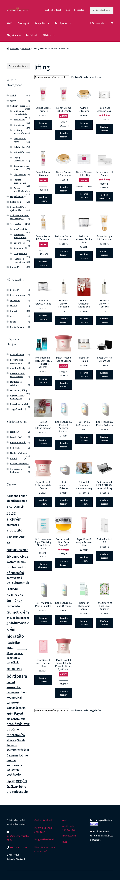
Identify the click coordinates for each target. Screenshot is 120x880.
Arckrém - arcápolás (20, 105)
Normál (13, 458)
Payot (13, 321)
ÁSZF (65, 819)
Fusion (13, 305)
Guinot (13, 311)
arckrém (14, 519)
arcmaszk (13, 525)
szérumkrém (14, 765)
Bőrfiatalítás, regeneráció (17, 361)
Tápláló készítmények (20, 181)
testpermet (13, 769)
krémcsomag (22, 649)
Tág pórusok (20, 174)
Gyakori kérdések (53, 9)
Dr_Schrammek (18, 583)
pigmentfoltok (16, 719)
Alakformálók (20, 229)
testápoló (14, 774)
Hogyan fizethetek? (45, 839)
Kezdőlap (14, 48)
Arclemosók (19, 119)
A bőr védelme (17, 354)
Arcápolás (40, 23)
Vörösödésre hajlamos (16, 470)
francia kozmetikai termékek (15, 594)
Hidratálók (19, 152)
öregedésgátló (17, 792)
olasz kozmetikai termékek (17, 697)
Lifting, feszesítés (19, 159)
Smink (13, 95)
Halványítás (19, 147)
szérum (11, 760)
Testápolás (61, 23)
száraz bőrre (18, 755)
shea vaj (12, 740)
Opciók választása (104, 196)
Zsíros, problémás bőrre (22, 190)
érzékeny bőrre (16, 786)
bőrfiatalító (15, 573)
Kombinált (15, 447)
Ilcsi (12, 316)
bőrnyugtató (14, 578)
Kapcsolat (79, 9)
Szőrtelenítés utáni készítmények (19, 217)
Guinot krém (18, 612)
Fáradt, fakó (16, 437)
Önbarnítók (19, 242)
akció (11, 506)
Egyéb (13, 100)
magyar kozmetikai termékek (15, 657)
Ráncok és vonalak (19, 404)
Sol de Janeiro (17, 326)
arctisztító (14, 530)
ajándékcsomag (17, 501)
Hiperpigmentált (18, 442)
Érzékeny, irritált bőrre (20, 132)
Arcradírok (19, 125)
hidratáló (15, 636)
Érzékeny (14, 431)
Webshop (26, 48)
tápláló (11, 781)
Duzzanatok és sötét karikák (17, 375)
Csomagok (23, 23)
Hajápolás (15, 267)
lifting (10, 653)
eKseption (15, 300)
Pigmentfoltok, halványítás (17, 397)
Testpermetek (20, 253)
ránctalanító (16, 735)
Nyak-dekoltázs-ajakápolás (18, 209)
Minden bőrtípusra (19, 453)
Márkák (47, 35)
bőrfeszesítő (16, 567)
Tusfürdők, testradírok (19, 260)
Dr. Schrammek (17, 295)
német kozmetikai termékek (14, 687)
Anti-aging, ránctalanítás (20, 113)
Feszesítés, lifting (18, 390)
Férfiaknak (32, 35)
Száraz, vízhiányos (19, 463)
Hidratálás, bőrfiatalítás (20, 236)
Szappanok (19, 248)
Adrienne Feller (17, 496)
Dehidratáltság (17, 368)
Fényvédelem (14, 35)
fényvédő (13, 606)
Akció (9, 23)
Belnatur (14, 289)
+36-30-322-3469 (18, 847)
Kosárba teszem (43, 124)
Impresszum (69, 835)
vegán (21, 780)
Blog (68, 9)
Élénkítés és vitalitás (16, 383)
